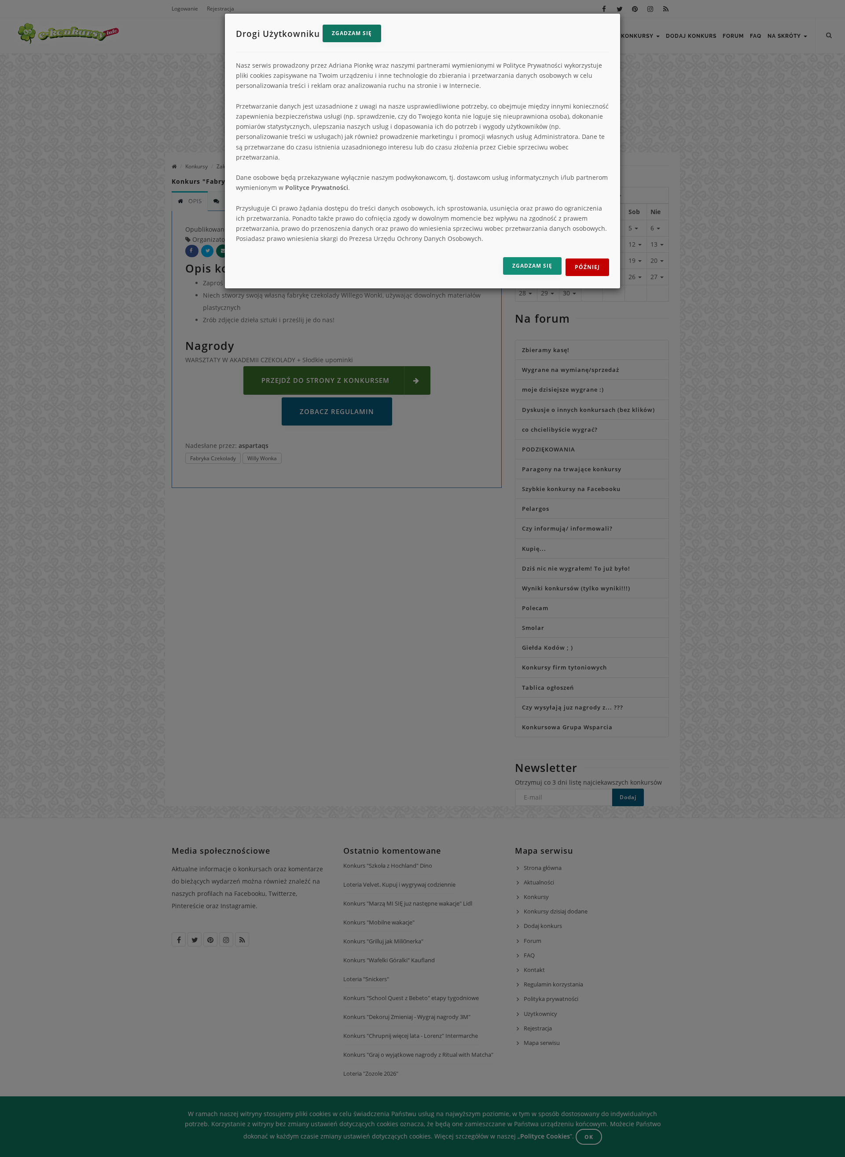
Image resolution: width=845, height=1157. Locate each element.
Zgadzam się (352, 33)
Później (587, 267)
